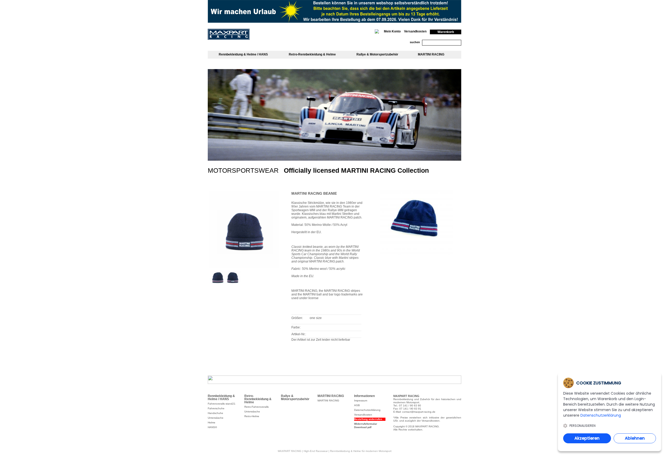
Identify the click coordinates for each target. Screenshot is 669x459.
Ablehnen (635, 438)
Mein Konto (392, 31)
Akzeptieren (586, 438)
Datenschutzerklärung (600, 415)
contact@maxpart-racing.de (418, 411)
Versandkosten (415, 31)
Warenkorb (445, 32)
